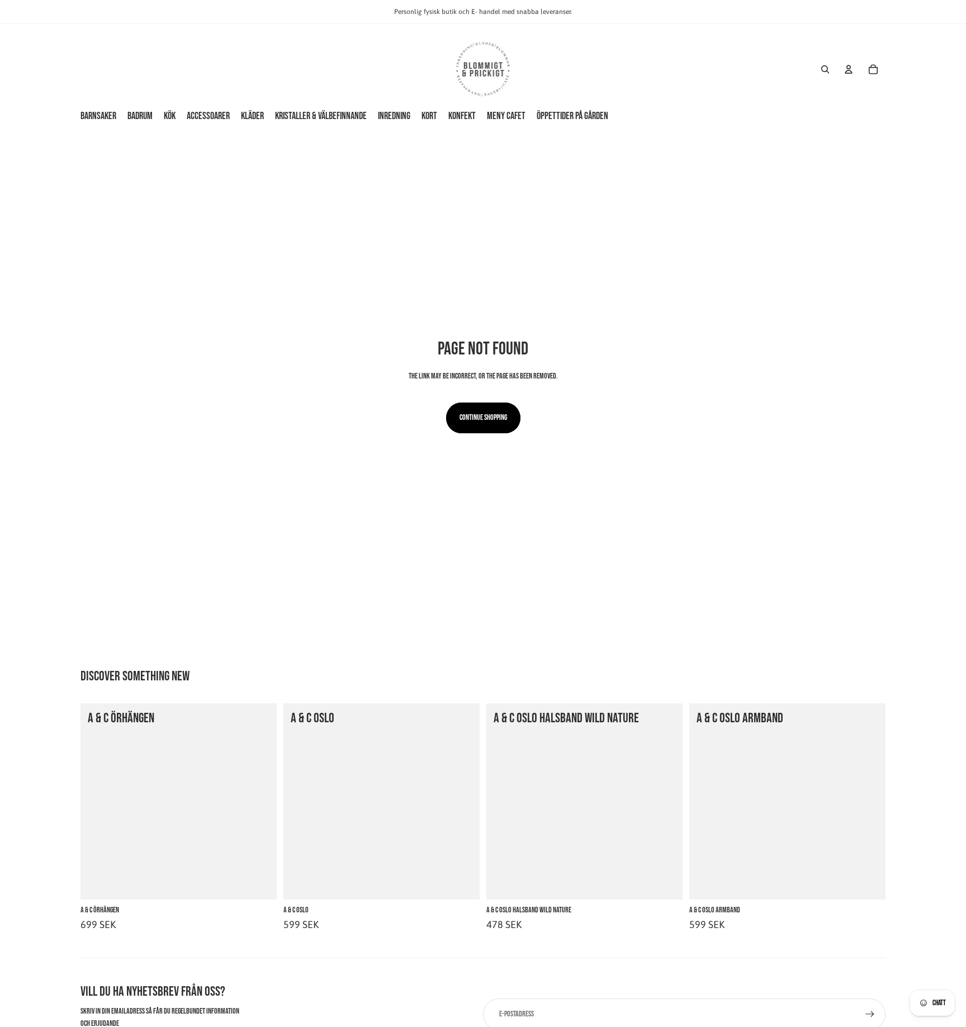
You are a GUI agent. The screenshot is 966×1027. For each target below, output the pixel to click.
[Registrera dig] (869, 1014)
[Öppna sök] (825, 69)
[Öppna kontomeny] (848, 69)
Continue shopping (483, 417)
